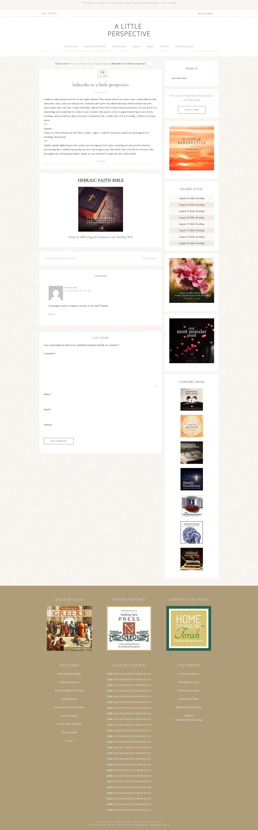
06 (131, 673)
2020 (110, 708)
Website (48, 424)
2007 (110, 781)
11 (147, 679)
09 (141, 679)
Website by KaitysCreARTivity (148, 822)
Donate (69, 740)
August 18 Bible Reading (192, 217)
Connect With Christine (69, 724)
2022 (109, 696)
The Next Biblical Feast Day (69, 690)
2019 (109, 713)
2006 (110, 787)
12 (150, 679)
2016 (109, 730)
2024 (109, 685)
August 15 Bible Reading (192, 237)
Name (48, 394)
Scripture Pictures (69, 682)
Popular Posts (69, 699)
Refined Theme (115, 825)
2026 (109, 673)
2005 (110, 793)
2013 (109, 747)
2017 (109, 725)
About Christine (69, 715)
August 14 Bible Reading (192, 243)
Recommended (69, 732)
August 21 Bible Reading (191, 198)
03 (121, 673)
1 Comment (101, 161)
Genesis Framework (137, 825)
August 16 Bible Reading (192, 230)
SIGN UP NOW (192, 110)
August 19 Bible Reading (192, 211)
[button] (69, 628)
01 (115, 673)
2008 (110, 776)
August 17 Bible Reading (191, 224)
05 (128, 673)
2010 (109, 764)
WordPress (155, 825)
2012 (109, 753)
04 (124, 673)
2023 (109, 690)
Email (48, 409)
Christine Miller (122, 822)
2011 (109, 759)
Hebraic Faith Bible (189, 699)
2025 (109, 679)
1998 (109, 810)
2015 (109, 736)
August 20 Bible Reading (192, 204)
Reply (52, 314)
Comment (50, 353)
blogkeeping (100, 93)
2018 (109, 719)
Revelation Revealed (188, 690)
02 (118, 673)
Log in (166, 825)
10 (144, 679)
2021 (109, 702)
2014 (109, 742)
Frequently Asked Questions (69, 707)
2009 (110, 770)
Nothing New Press (188, 682)
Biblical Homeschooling (188, 707)
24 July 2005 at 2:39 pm (78, 291)
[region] (69, 628)
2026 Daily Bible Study (69, 673)
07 (134, 673)
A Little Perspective (129, 29)
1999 (109, 804)
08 (138, 673)
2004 (110, 798)
